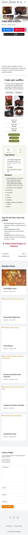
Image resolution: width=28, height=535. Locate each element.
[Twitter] (14, 517)
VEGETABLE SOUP (10, 288)
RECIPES (4, 18)
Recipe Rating (6, 460)
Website (4, 502)
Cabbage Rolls (22, 255)
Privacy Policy (18, 526)
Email (4, 495)
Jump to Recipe (10, 34)
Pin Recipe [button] (18, 92)
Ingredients (8, 152)
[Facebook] (18, 2)
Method (20, 152)
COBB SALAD (5, 255)
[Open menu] (24, 2)
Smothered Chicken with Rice (13, 405)
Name (4, 488)
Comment (5, 467)
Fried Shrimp (8, 346)
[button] (21, 159)
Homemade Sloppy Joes (11, 317)
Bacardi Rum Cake (9, 434)
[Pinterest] (21, 2)
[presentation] (14, 277)
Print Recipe (20, 34)
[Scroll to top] (24, 532)
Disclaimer (9, 526)
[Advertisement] (14, 51)
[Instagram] (17, 517)
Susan (4, 24)
